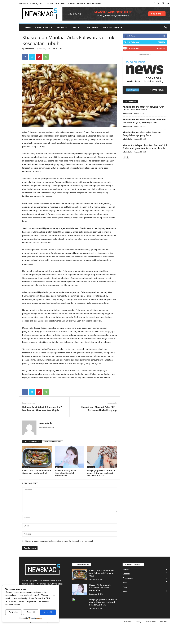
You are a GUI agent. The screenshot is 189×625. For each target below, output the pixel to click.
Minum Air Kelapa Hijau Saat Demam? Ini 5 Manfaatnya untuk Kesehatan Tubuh (145, 147)
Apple (125, 583)
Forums (71, 4)
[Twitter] (158, 3)
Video (125, 591)
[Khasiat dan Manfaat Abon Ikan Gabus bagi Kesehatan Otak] (37, 457)
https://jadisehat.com (46, 427)
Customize (13, 612)
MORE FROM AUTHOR (52, 442)
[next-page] (115, 441)
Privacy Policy (43, 27)
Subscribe (160, 48)
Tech (125, 587)
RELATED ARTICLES (32, 442)
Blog (63, 4)
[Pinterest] (39, 57)
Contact (81, 4)
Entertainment (129, 578)
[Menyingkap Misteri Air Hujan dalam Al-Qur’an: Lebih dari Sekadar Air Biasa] (102, 457)
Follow (161, 42)
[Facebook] (154, 3)
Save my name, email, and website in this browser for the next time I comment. (59, 541)
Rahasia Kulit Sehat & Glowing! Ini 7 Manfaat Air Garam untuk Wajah (42, 408)
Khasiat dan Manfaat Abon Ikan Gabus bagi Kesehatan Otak (36, 471)
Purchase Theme (94, 4)
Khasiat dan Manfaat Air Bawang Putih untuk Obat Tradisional (143, 108)
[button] (165, 27)
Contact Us (163, 622)
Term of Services (112, 27)
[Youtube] (168, 3)
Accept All (48, 612)
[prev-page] (111, 441)
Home (28, 27)
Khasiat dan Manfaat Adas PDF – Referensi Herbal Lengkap (99, 408)
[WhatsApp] (46, 57)
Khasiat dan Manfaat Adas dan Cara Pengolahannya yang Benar (142, 134)
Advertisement (149, 622)
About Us (62, 27)
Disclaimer (92, 27)
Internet (126, 569)
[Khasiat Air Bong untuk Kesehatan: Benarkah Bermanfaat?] (69, 457)
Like (163, 36)
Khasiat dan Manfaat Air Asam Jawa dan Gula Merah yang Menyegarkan (144, 121)
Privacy (138, 622)
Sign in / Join (53, 4)
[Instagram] (163, 3)
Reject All (31, 612)
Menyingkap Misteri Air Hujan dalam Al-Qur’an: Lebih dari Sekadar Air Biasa (101, 473)
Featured (26, 467)
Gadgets (126, 574)
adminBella (29, 48)
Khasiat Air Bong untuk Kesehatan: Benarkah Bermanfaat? (65, 473)
